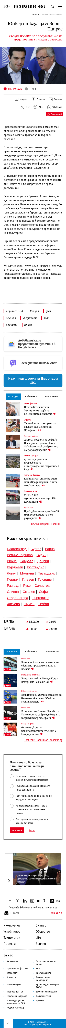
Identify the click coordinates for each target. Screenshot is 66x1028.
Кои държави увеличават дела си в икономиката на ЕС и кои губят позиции (41, 698)
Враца (12, 561)
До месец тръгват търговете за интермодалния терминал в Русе (41, 464)
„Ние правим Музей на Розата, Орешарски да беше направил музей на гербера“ (37, 878)
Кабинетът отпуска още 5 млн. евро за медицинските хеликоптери (41, 482)
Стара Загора (17, 598)
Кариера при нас (15, 991)
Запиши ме (56, 913)
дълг (48, 311)
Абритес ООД (14, 311)
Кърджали (15, 567)
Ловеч (11, 573)
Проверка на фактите (17, 968)
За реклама (12, 961)
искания (11, 318)
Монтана (27, 573)
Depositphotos (45, 1024)
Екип (38, 968)
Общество (43, 931)
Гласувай (17, 830)
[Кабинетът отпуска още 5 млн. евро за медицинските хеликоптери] (13, 480)
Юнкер (28, 324)
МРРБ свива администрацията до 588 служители (40, 498)
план (46, 318)
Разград (13, 585)
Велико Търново (20, 555)
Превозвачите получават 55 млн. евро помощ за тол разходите (41, 515)
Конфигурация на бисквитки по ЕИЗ (16, 1002)
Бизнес (41, 925)
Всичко (41, 943)
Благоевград (17, 549)
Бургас (36, 549)
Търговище (40, 598)
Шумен (29, 604)
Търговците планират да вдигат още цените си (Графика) (40, 427)
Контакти (11, 977)
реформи (11, 324)
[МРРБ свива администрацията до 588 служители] (13, 497)
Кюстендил (35, 567)
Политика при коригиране (43, 979)
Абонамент (12, 973)
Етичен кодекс (14, 984)
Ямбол (43, 604)
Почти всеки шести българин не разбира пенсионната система (38, 410)
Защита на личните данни (46, 963)
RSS (58, 901)
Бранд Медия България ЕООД (47, 986)
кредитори (30, 318)
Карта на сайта (43, 973)
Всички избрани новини (45, 524)
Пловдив (45, 579)
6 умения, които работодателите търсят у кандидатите (38, 731)
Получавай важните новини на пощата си (32, 907)
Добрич (43, 561)
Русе (27, 585)
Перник (12, 579)
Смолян (29, 592)
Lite (38, 937)
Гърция (34, 311)
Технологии (12, 937)
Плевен (28, 579)
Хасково (13, 604)
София (44, 592)
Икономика (12, 925)
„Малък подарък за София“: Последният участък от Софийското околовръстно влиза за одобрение (41, 444)
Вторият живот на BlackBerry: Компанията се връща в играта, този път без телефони (41, 714)
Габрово (26, 561)
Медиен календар (15, 1007)
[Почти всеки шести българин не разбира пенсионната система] (13, 409)
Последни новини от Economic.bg (43, 740)
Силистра (42, 585)
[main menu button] (60, 6)
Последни (13, 396)
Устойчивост (13, 931)
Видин (41, 555)
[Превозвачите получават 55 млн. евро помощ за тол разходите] (13, 513)
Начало (35, 14)
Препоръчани (51, 396)
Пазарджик (46, 573)
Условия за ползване (46, 991)
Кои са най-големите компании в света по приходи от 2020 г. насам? (41, 666)
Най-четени (31, 396)
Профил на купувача (17, 996)
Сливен (13, 592)
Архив (32, 830)
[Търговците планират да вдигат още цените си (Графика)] (13, 425)
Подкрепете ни (43, 996)
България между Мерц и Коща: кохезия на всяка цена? (39, 680)
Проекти (10, 943)
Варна (50, 549)
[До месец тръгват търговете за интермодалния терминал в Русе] (13, 461)
